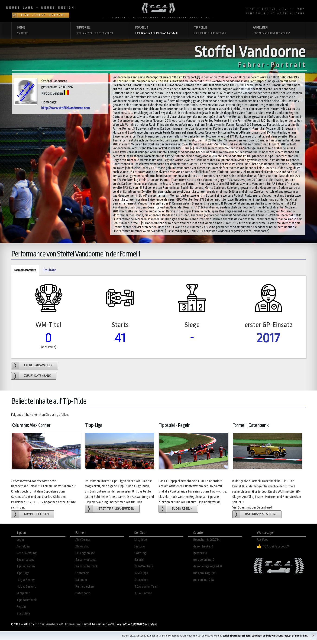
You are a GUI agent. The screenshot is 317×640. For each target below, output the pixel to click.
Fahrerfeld (82, 573)
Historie (139, 546)
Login (20, 540)
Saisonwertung (85, 560)
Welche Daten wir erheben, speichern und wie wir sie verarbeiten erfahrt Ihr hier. (265, 635)
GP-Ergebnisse (85, 553)
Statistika (23, 613)
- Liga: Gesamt (26, 587)
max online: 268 (203, 580)
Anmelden (23, 546)
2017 (268, 337)
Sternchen (141, 580)
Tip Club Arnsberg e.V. (49, 624)
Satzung (140, 553)
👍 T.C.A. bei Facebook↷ (273, 546)
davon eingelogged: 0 (207, 566)
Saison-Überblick (86, 566)
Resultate (49, 270)
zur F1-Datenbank (37, 376)
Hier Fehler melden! (43, 15)
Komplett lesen (36, 514)
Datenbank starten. (260, 514)
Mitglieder (141, 540)
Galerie (139, 560)
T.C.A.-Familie (143, 593)
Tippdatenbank (26, 600)
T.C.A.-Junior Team (146, 587)
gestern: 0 (200, 553)
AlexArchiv (82, 546)
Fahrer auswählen (38, 365)
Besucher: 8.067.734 (206, 540)
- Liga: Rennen (26, 580)
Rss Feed (262, 540)
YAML (111, 624)
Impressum (72, 624)
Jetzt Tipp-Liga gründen (116, 509)
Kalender (81, 580)
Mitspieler (23, 593)
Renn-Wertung (26, 553)
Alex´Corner (83, 540)
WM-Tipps (141, 573)
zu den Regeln (181, 509)
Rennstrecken (84, 587)
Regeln (21, 607)
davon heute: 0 (203, 546)
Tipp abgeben (25, 566)
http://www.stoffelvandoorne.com (65, 108)
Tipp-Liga (22, 573)
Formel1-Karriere (23, 270)
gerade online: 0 (203, 560)
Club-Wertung (143, 566)
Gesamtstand (25, 560)
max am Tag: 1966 (205, 573)
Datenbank (82, 593)
